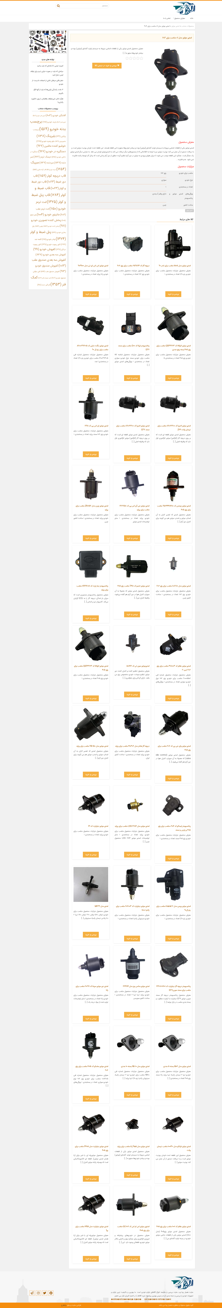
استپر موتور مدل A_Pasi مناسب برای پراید (133, 1146)
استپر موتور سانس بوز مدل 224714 (136, 986)
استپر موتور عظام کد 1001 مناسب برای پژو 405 (173, 1226)
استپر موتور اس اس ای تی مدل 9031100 (93, 265)
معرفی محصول (179, 18)
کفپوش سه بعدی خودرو (51, 255)
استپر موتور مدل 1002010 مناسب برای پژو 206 (174, 586)
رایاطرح (63, 1305)
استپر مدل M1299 (101, 906)
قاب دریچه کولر (52, 176)
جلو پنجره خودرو (45, 141)
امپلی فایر (61, 122)
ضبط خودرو (51, 170)
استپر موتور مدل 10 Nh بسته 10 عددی (135, 1066)
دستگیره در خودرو (52, 151)
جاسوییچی (60, 141)
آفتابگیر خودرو (56, 115)
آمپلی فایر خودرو (39, 116)
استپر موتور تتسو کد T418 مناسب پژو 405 (133, 586)
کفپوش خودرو (44, 249)
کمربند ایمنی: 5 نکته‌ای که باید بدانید (50, 65)
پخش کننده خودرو (51, 226)
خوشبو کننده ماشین (51, 146)
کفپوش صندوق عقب (50, 271)
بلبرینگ (46, 136)
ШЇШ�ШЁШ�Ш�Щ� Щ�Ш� (127, 1299)
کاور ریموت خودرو (50, 244)
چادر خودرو (48, 239)
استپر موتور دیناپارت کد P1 (98, 826)
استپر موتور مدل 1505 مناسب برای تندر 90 (175, 265)
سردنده (46, 163)
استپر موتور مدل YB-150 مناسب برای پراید (92, 746)
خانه (191, 18)
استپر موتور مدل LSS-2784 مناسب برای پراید (132, 826)
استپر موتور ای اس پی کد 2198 (96, 425)
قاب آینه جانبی (39, 169)
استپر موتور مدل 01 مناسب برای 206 (177, 38)
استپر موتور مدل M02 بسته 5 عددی (177, 1066)
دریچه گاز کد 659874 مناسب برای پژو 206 (133, 265)
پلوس (39, 226)
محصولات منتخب (187, 26)
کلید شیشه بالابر (44, 278)
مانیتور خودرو (48, 214)
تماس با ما (166, 18)
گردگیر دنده (43, 285)
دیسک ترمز (42, 157)
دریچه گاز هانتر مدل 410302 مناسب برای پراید (132, 746)
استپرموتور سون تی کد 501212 (138, 666)
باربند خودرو (50, 122)
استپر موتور (175, 26)
